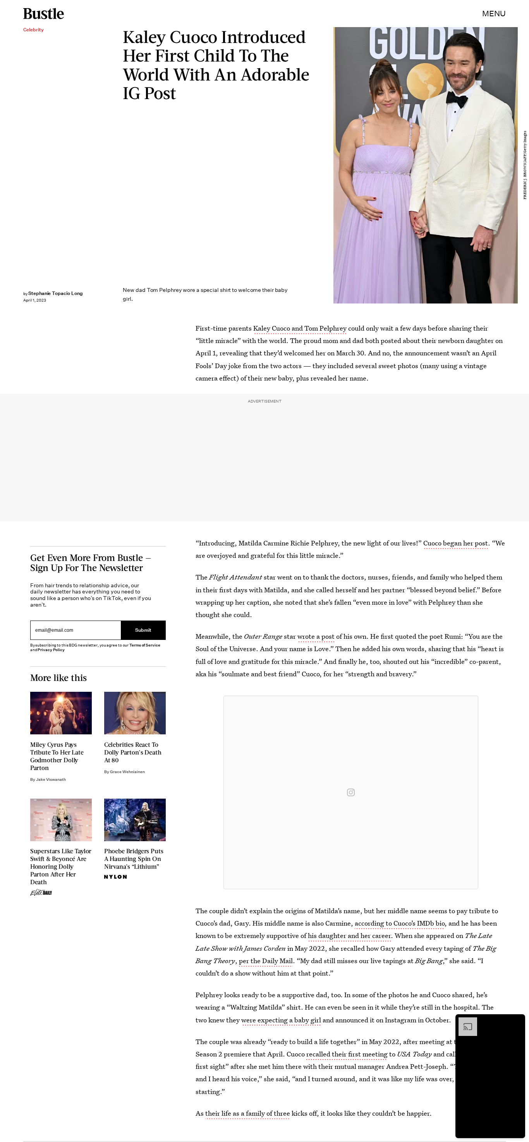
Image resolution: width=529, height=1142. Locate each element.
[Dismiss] (516, 1021)
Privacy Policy (51, 649)
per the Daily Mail (266, 960)
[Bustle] (43, 13)
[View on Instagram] (351, 792)
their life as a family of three (247, 1113)
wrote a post (316, 636)
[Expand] (464, 1021)
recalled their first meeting (347, 1053)
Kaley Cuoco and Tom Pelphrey (300, 328)
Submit (143, 630)
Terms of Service (144, 645)
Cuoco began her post (455, 542)
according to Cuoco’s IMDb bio (400, 923)
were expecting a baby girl (281, 1019)
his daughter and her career (349, 935)
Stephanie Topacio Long (55, 293)
